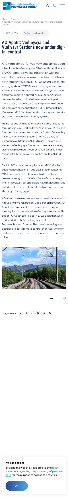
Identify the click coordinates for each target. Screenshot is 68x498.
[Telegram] (43, 313)
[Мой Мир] (32, 313)
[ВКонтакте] (20, 313)
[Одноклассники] (26, 313)
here (25, 191)
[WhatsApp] (37, 313)
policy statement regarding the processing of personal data (34, 471)
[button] (51, 298)
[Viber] (49, 313)
